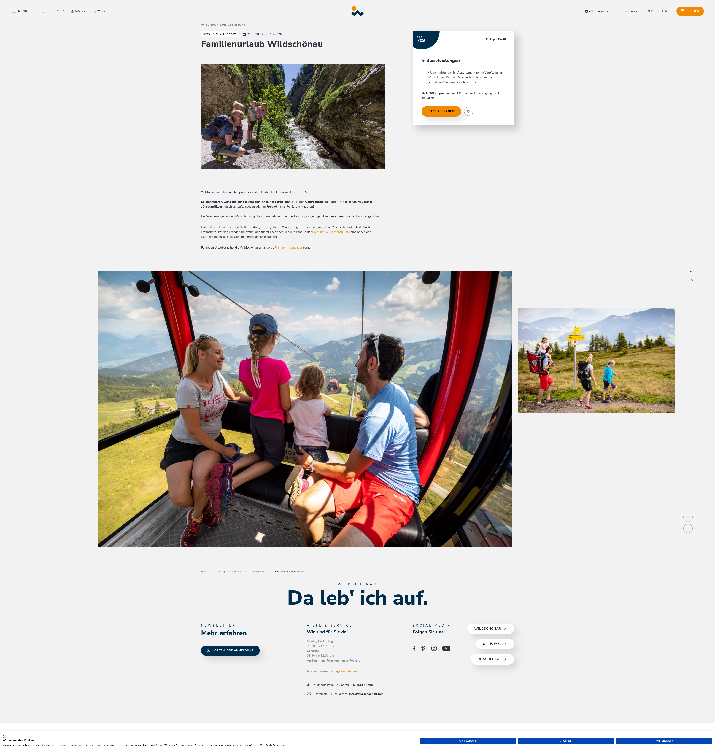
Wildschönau (488, 628)
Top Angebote (258, 571)
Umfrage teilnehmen (343, 671)
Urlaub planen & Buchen (229, 571)
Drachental (490, 659)
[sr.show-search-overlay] (42, 11)
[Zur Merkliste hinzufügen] (468, 111)
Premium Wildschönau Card (331, 231)
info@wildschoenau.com (348, 693)
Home (204, 571)
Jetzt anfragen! (441, 111)
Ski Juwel (492, 643)
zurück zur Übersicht (225, 24)
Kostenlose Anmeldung (233, 650)
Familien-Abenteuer (288, 247)
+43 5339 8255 (342, 684)
